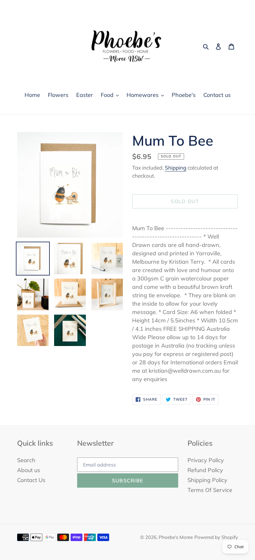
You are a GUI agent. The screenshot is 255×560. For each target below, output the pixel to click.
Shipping (175, 167)
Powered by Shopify (216, 537)
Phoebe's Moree (176, 537)
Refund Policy (205, 470)
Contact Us (31, 480)
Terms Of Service (210, 490)
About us (28, 470)
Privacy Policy (206, 460)
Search (26, 460)
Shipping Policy (207, 480)
